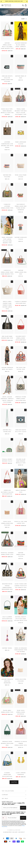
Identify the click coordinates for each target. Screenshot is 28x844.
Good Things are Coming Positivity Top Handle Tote (21, 585)
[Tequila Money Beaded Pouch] (7, 447)
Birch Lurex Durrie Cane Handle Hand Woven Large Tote (7, 305)
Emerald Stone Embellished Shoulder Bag (21, 398)
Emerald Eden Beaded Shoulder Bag (7, 743)
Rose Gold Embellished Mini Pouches (7, 523)
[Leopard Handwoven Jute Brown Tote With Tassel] (7, 130)
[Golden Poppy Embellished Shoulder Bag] (20, 324)
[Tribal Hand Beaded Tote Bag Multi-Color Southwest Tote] (20, 97)
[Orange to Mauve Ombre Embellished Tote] (20, 729)
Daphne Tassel (7, 648)
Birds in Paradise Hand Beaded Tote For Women (20, 650)
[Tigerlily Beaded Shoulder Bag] (20, 289)
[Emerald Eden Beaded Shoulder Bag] (7, 729)
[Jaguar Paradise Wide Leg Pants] (7, 355)
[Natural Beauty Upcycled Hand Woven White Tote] (20, 604)
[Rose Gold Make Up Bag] (20, 162)
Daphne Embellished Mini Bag (21, 272)
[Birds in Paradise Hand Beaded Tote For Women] (20, 636)
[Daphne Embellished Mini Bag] (20, 258)
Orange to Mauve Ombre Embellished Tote (21, 743)
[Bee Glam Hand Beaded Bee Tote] (7, 324)
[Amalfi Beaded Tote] (20, 478)
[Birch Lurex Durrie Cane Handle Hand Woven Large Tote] (7, 289)
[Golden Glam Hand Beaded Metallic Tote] (20, 447)
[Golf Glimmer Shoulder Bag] (7, 604)
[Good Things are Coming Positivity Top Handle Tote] (20, 571)
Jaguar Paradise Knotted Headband (7, 681)
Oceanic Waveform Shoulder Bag (7, 774)
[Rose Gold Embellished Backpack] (20, 698)
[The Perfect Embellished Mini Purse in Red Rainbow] (20, 192)
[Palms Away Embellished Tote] (7, 698)
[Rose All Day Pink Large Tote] (20, 509)
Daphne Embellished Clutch (20, 554)
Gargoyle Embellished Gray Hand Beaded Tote (7, 272)
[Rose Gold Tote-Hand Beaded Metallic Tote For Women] (7, 97)
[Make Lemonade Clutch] (20, 130)
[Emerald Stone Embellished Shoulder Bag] (20, 384)
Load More (14, 782)
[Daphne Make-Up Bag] (20, 64)
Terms (6, 826)
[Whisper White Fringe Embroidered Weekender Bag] (7, 571)
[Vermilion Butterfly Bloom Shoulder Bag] (7, 478)
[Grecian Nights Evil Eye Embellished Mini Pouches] (7, 64)
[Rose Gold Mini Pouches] (20, 667)
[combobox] (4, 818)
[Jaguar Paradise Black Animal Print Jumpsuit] (20, 31)
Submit (23, 807)
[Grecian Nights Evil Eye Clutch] (20, 417)
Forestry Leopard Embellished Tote (7, 206)
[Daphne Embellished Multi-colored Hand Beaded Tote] (7, 31)
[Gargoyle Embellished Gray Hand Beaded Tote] (7, 258)
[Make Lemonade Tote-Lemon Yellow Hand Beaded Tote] (7, 225)
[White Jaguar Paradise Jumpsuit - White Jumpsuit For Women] (7, 384)
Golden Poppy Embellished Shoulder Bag (21, 338)
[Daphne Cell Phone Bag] (7, 417)
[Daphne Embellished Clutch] (20, 540)
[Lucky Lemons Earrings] (20, 760)
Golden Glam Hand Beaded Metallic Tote (21, 461)
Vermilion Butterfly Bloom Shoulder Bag (7, 492)
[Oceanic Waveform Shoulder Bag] (7, 760)
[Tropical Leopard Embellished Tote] (7, 540)
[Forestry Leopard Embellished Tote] (7, 192)
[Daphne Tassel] (7, 636)
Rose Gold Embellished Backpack (20, 712)
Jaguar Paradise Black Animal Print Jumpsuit (21, 45)
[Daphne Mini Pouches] (7, 162)
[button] (23, 5)
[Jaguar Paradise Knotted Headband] (7, 667)
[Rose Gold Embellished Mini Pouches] (7, 509)
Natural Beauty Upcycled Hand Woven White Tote (20, 618)
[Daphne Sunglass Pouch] (20, 225)
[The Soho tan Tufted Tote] (20, 355)
